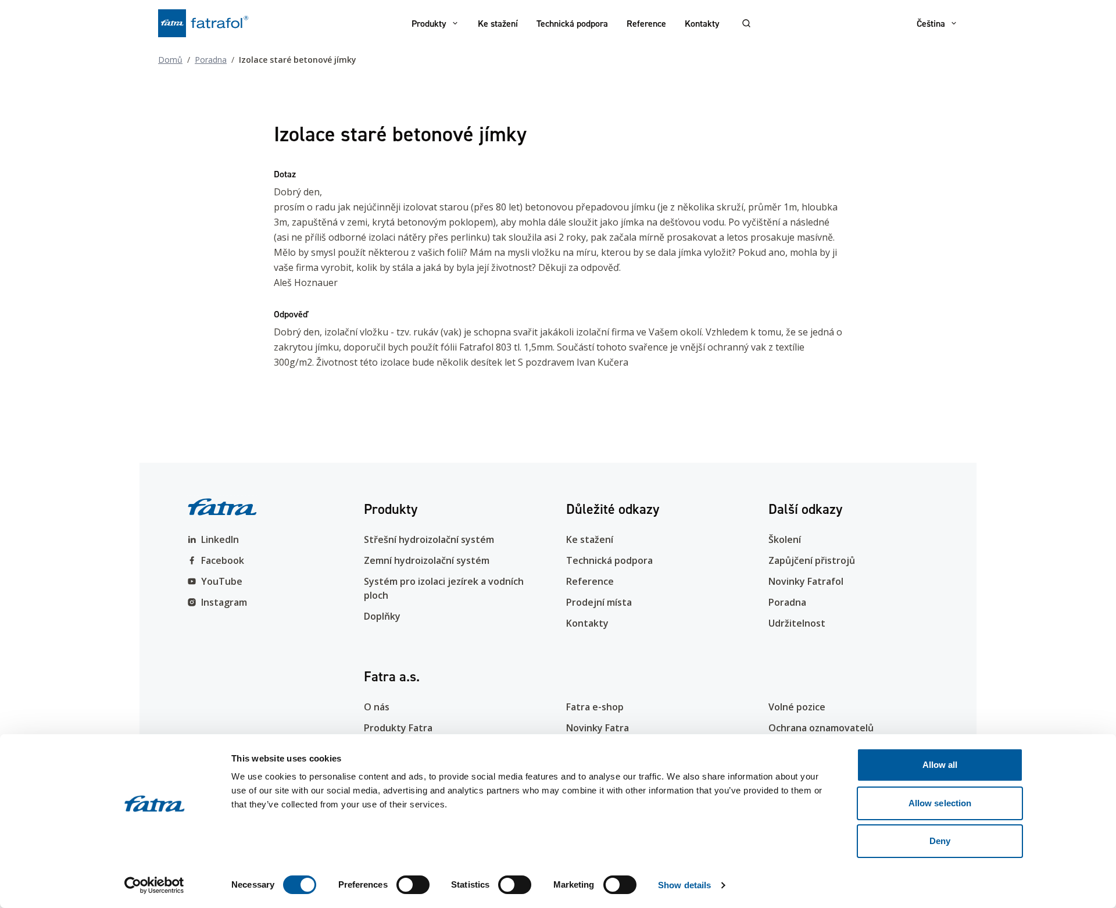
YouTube (221, 581)
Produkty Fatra (398, 727)
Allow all (940, 765)
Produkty (429, 23)
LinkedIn (220, 539)
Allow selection (940, 803)
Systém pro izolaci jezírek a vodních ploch (444, 588)
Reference (646, 23)
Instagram (224, 602)
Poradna (211, 59)
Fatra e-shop (595, 706)
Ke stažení (498, 23)
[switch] (413, 884)
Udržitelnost (796, 623)
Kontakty (702, 23)
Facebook (222, 560)
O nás (376, 706)
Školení (784, 539)
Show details (684, 885)
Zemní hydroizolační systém (426, 560)
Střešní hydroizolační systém (429, 539)
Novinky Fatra (597, 727)
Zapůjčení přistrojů (811, 560)
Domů (170, 59)
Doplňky (382, 616)
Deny (939, 841)
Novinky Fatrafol (805, 581)
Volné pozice (796, 706)
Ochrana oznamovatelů (821, 727)
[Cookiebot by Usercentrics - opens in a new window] (154, 885)
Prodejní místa (599, 602)
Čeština (931, 23)
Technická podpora (572, 23)
